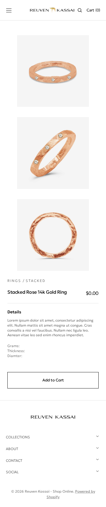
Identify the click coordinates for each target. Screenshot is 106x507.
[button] (8, 10)
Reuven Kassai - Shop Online (49, 491)
